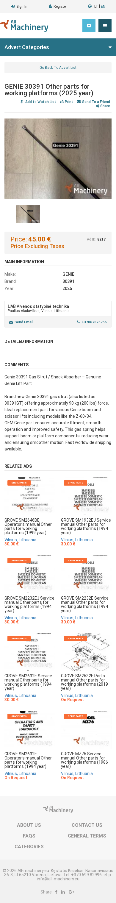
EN (103, 6)
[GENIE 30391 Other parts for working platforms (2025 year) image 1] (58, 158)
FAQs (29, 836)
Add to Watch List (40, 102)
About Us (29, 825)
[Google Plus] (71, 892)
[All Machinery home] (24, 25)
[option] (58, 158)
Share (105, 106)
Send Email (24, 322)
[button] (105, 25)
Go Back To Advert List (58, 67)
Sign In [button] (21, 6)
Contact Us (87, 825)
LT (96, 6)
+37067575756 (94, 322)
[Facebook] (56, 892)
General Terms (87, 836)
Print (69, 102)
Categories (29, 846)
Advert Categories (26, 47)
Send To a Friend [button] (96, 102)
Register (60, 6)
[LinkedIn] (63, 892)
